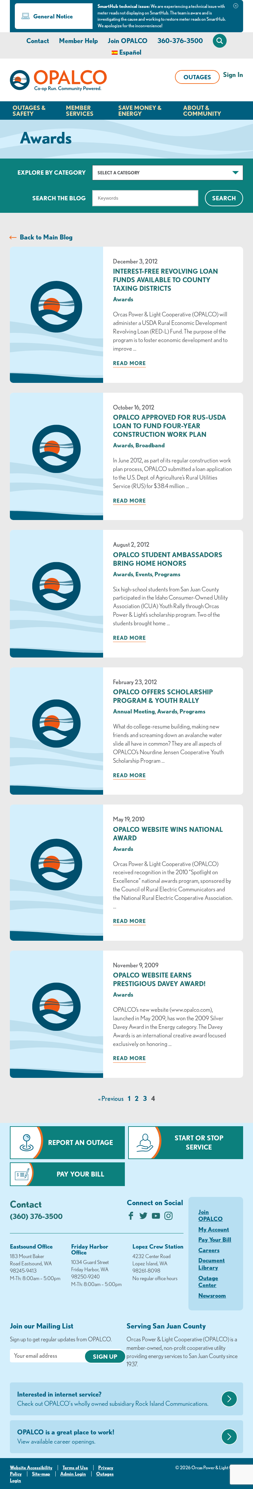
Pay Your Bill (80, 1174)
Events (143, 574)
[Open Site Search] (220, 41)
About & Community (202, 110)
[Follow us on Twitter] (143, 1217)
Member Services (80, 110)
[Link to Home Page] (58, 81)
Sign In (233, 74)
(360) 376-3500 (36, 1216)
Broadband (150, 445)
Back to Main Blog (46, 237)
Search (224, 198)
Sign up (105, 1356)
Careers (208, 1250)
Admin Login (73, 1474)
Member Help (78, 40)
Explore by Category (51, 172)
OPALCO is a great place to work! (65, 1436)
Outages (197, 77)
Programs (167, 574)
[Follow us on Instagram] (168, 1217)
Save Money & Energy (139, 110)
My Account (213, 1229)
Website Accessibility (31, 1467)
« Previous (111, 1098)
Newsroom (212, 1295)
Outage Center (208, 1281)
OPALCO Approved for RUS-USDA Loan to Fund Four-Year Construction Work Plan (169, 425)
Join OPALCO (128, 40)
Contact (37, 40)
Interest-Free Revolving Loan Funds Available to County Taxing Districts (165, 279)
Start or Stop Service (199, 1142)
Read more (129, 363)
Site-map (41, 1474)
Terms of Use (75, 1467)
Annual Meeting (134, 711)
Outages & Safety (29, 110)
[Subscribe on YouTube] (156, 1217)
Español (130, 52)
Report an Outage (80, 1142)
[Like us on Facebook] (131, 1217)
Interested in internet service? (113, 1398)
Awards (123, 299)
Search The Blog (59, 198)
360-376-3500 (180, 40)
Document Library (211, 1264)
